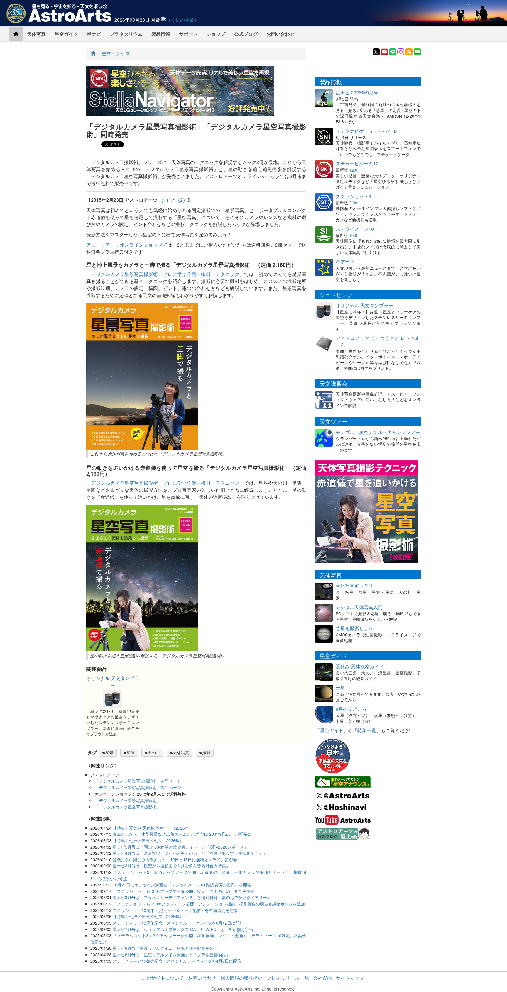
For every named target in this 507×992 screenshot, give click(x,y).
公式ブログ (246, 33)
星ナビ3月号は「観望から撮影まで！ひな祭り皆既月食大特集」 (171, 865)
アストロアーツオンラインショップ (124, 244)
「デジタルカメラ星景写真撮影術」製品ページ (138, 781)
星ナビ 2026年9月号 (357, 92)
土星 (340, 687)
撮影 (206, 752)
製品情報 (160, 33)
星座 (130, 752)
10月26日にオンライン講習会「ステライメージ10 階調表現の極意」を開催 (182, 884)
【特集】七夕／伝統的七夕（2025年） (148, 916)
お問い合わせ (280, 33)
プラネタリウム (126, 33)
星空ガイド (66, 33)
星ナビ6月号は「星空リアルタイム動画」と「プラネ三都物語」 (171, 954)
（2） (181, 199)
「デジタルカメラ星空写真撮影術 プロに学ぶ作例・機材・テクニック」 (165, 482)
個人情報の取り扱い (241, 977)
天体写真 (36, 33)
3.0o (353, 203)
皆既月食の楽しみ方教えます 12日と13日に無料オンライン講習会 (175, 859)
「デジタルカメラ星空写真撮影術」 (127, 806)
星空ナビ (345, 261)
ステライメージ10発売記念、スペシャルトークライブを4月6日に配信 (177, 961)
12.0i (353, 170)
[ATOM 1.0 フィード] (409, 51)
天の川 (154, 752)
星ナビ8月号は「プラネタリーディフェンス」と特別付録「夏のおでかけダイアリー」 (192, 897)
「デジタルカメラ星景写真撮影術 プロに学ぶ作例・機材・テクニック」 (165, 274)
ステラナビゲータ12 (357, 163)
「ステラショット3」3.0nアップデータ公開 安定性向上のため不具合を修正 (184, 891)
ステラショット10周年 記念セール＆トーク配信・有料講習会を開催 (175, 910)
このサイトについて (163, 977)
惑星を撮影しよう (354, 628)
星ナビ (94, 33)
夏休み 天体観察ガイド (360, 666)
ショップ (216, 33)
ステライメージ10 (355, 228)
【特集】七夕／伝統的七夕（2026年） (148, 840)
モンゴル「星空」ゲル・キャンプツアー (378, 432)
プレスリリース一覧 (288, 977)
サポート (188, 33)
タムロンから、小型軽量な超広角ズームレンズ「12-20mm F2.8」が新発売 (182, 834)
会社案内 (322, 977)
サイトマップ (350, 977)
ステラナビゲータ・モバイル (366, 131)
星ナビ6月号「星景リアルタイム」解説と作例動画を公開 (165, 948)
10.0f (354, 235)
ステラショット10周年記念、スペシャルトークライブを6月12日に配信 (178, 923)
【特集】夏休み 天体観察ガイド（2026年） (153, 828)
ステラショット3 (353, 196)
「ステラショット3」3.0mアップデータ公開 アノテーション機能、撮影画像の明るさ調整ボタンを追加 (209, 904)
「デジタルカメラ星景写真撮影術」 (127, 800)
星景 (109, 752)
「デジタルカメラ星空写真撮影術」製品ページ (138, 787)
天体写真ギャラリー (357, 585)
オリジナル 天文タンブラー (112, 682)
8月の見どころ (351, 709)
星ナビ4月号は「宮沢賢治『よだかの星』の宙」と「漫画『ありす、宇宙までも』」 (190, 853)
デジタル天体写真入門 (359, 607)
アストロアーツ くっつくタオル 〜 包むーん (378, 341)
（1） (165, 199)
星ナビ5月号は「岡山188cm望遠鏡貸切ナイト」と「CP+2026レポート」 (180, 847)
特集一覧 (366, 730)
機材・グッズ (116, 53)
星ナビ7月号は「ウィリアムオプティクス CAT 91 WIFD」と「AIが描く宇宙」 (185, 929)
